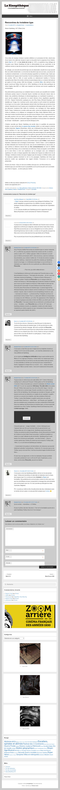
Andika (7, 595)
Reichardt (38, 750)
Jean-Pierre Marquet (18, 199)
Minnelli (35, 748)
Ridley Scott (43, 750)
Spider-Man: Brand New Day (20, 597)
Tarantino (11, 754)
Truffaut (14, 189)
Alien (41, 82)
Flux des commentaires (10, 770)
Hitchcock (36, 746)
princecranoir (8, 600)
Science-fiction (9, 752)
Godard (52, 744)
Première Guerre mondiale (29, 750)
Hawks (17, 746)
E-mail (7, 556)
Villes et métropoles (31, 754)
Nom (7, 550)
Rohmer (49, 750)
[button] (59, 262)
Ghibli (50, 744)
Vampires (19, 754)
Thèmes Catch (35, 785)
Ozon (20, 750)
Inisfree (48, 491)
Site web (8, 563)
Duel (10, 62)
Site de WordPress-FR (10, 771)
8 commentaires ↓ (30, 25)
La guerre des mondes (29, 126)
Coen (23, 741)
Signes (18, 128)
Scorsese (16, 752)
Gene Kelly (46, 744)
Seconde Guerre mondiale (27, 752)
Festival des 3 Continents (33, 743)
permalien (34, 189)
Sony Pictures (31, 183)
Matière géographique (25, 748)
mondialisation (41, 748)
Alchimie (7, 741)
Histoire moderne (25, 746)
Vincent (15, 471)
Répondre (8, 215)
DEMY (26, 741)
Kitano (42, 746)
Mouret (45, 748)
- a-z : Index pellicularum (22, 188)
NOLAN (17, 750)
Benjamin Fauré (20, 25)
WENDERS (41, 754)
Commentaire (9, 528)
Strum (15, 321)
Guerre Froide (9, 746)
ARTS (13, 741)
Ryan (44, 477)
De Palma (30, 742)
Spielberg (10, 189)
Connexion (7, 766)
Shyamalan (39, 752)
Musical (11, 750)
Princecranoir (8, 597)
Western (47, 755)
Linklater (13, 748)
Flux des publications (10, 768)
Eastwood (35, 742)
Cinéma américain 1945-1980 (34, 188)
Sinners (17, 593)
